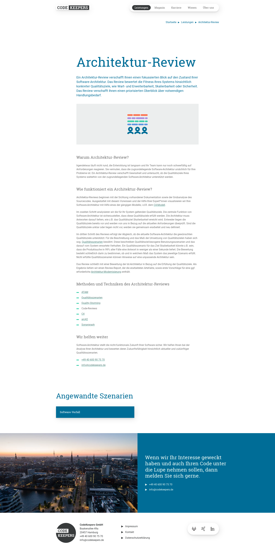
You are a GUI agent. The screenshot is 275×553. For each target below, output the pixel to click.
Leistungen (141, 7)
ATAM (84, 292)
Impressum (131, 526)
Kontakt (129, 532)
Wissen (192, 7)
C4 (83, 313)
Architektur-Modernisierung (106, 271)
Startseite (171, 22)
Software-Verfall (70, 412)
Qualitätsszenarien (92, 241)
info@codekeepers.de (93, 365)
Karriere (176, 7)
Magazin (160, 7)
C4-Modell (159, 204)
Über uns (208, 7)
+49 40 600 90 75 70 (93, 359)
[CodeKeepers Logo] (72, 7)
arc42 (84, 319)
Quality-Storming (90, 303)
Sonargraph (88, 324)
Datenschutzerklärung (137, 537)
